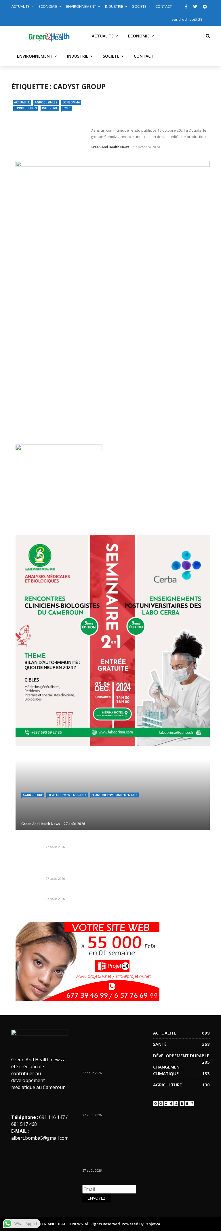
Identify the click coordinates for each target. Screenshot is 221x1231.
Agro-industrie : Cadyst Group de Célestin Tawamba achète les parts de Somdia (149, 116)
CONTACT (163, 6)
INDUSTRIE (114, 6)
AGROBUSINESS (46, 102)
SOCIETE (139, 6)
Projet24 (152, 1223)
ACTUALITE (21, 6)
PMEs (67, 108)
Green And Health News (110, 147)
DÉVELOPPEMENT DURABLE (67, 795)
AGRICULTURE (33, 795)
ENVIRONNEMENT (81, 6)
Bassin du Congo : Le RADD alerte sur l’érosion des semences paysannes (121, 840)
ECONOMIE (48, 6)
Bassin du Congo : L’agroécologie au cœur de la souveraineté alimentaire (122, 892)
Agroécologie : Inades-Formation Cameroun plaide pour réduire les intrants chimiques (124, 869)
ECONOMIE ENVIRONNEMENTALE (114, 795)
